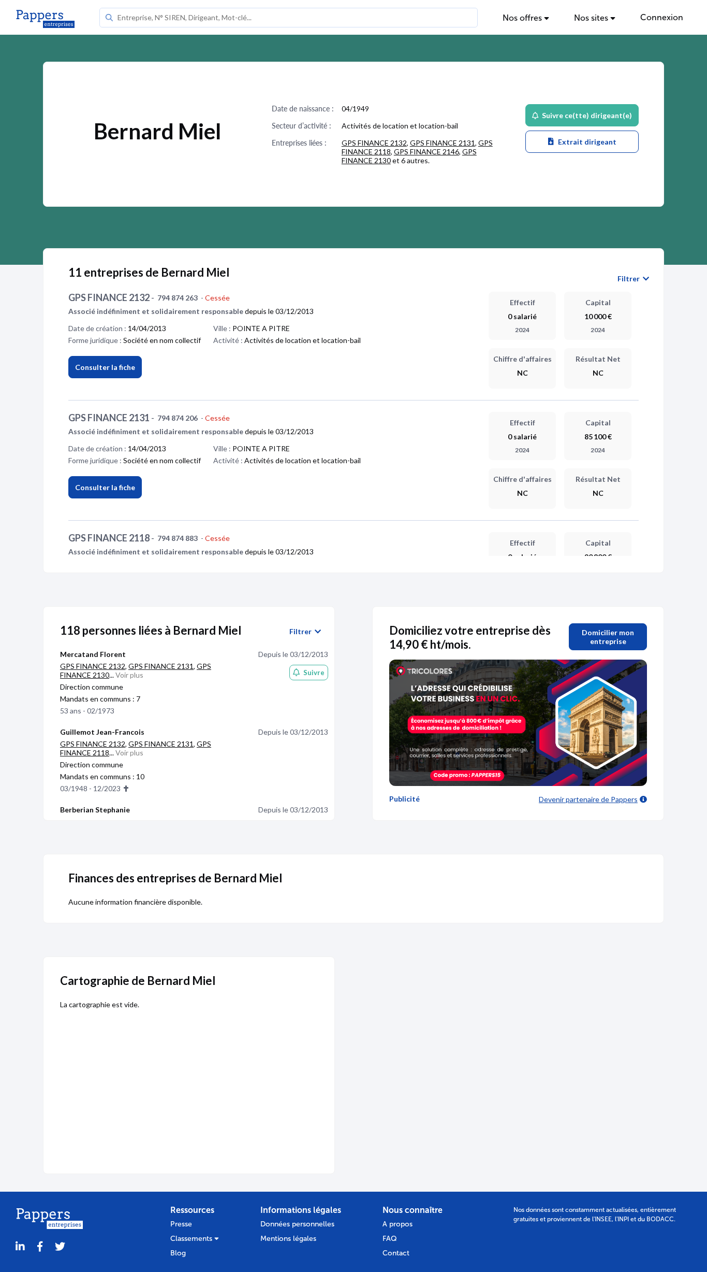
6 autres (414, 160)
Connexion (661, 17)
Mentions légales (288, 1238)
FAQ (389, 1238)
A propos (397, 1224)
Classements (192, 1238)
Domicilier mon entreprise (608, 637)
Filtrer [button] (630, 278)
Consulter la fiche (105, 367)
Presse (181, 1224)
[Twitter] (60, 1246)
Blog (178, 1253)
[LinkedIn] (20, 1246)
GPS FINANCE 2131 (442, 142)
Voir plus (129, 674)
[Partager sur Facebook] (39, 1246)
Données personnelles (297, 1224)
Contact (395, 1253)
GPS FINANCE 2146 (426, 151)
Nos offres (523, 18)
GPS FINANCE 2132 (374, 142)
